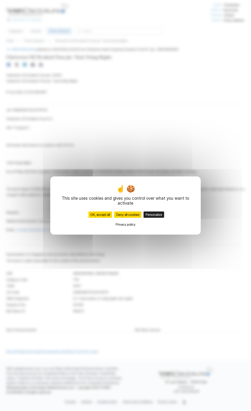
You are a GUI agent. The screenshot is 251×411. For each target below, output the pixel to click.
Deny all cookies (127, 215)
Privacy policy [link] (125, 224)
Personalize (154, 215)
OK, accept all (100, 215)
